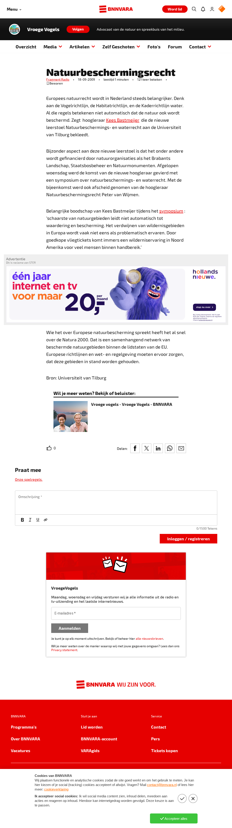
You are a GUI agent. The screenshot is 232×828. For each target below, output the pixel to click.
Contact (197, 46)
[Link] (45, 520)
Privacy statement (64, 650)
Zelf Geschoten (118, 46)
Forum (175, 46)
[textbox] (116, 502)
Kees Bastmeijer (122, 120)
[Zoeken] (194, 9)
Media (50, 46)
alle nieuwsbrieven (149, 638)
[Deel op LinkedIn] (158, 448)
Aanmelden (70, 628)
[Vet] (22, 520)
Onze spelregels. (29, 479)
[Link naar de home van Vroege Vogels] (14, 29)
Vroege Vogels (43, 29)
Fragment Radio (57, 79)
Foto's (154, 46)
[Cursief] (30, 520)
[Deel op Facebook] (135, 448)
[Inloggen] (212, 9)
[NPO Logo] (221, 9)
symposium (171, 210)
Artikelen (79, 46)
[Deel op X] (146, 448)
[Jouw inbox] (203, 9)
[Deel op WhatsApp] (169, 448)
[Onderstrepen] (37, 520)
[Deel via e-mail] (181, 448)
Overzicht (26, 46)
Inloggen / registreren (188, 538)
